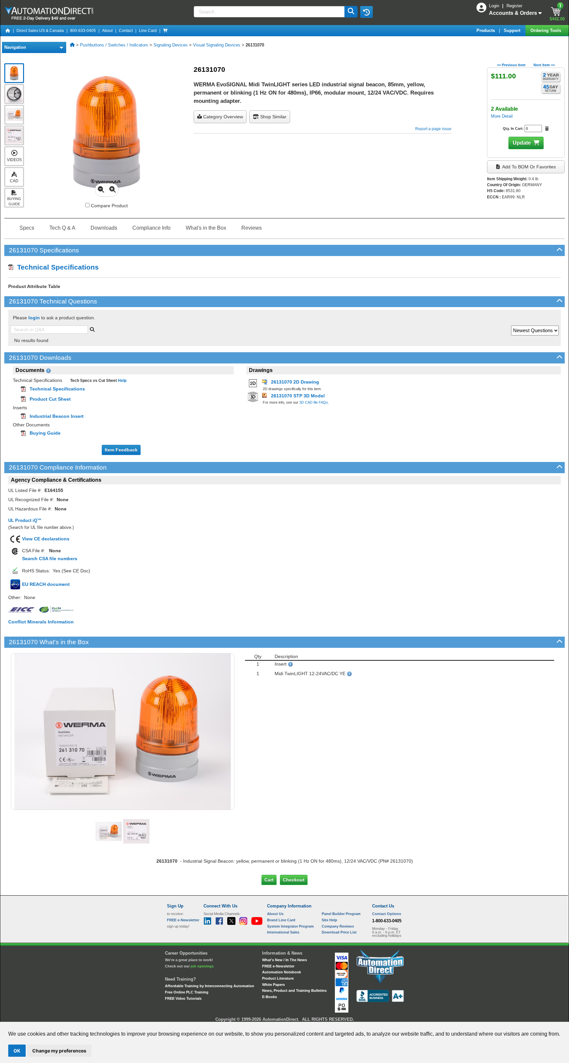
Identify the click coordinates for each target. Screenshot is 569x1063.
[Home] (8, 31)
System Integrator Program (290, 926)
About (107, 30)
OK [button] (17, 1050)
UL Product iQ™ (24, 520)
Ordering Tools (546, 30)
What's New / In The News (284, 960)
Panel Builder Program (341, 914)
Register (514, 5)
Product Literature (278, 978)
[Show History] (366, 12)
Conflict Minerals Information (41, 621)
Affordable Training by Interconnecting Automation (209, 986)
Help (121, 380)
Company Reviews (338, 926)
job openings (202, 966)
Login (495, 5)
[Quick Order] (165, 31)
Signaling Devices (170, 45)
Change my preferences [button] (59, 1050)
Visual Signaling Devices (216, 45)
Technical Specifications (56, 267)
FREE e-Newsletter (278, 966)
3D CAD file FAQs (313, 402)
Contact (126, 30)
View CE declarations (45, 538)
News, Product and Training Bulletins (294, 990)
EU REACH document (46, 584)
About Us (275, 914)
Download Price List (339, 932)
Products (486, 30)
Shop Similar (272, 116)
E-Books (269, 997)
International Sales (283, 932)
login (34, 317)
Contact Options (386, 914)
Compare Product (109, 205)
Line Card (148, 30)
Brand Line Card (281, 920)
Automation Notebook (281, 972)
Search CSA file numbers (49, 558)
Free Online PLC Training (186, 992)
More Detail (502, 116)
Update (522, 143)
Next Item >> (544, 65)
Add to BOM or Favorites (528, 166)
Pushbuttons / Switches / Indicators (114, 45)
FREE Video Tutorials (183, 998)
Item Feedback (121, 449)
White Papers (273, 985)
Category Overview (222, 116)
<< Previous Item (511, 65)
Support (513, 30)
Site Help (329, 920)
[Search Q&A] (92, 329)
